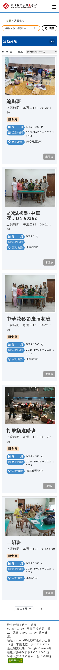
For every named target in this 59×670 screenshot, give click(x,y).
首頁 (8, 20)
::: (3, 20)
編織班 (14, 101)
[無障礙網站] (15, 663)
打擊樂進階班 (21, 430)
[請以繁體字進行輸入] (35, 28)
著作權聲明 (44, 656)
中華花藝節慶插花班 (29, 318)
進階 (51, 28)
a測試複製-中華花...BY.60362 (23, 216)
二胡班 (14, 542)
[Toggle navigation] (54, 7)
